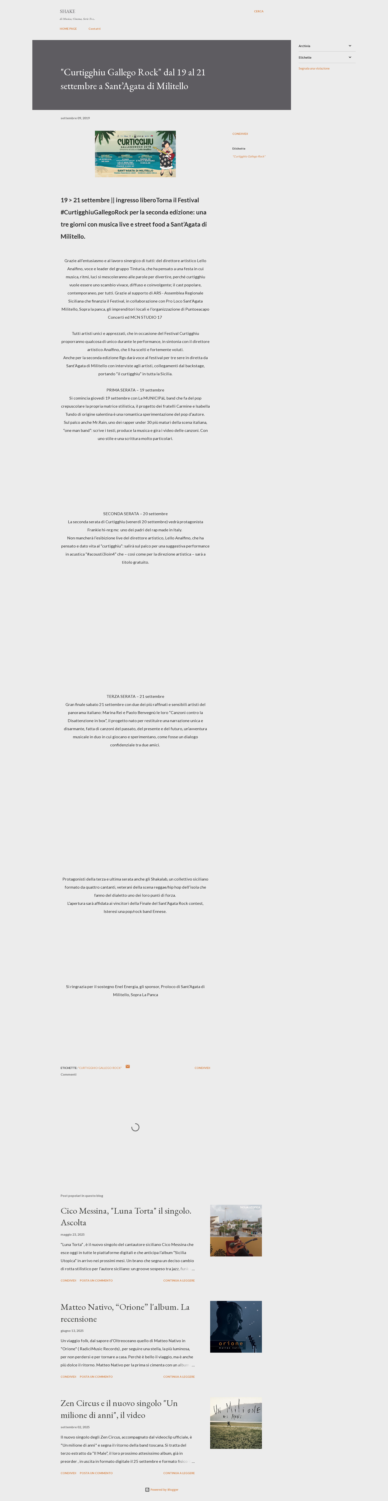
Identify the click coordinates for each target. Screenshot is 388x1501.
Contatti (95, 28)
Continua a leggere (179, 1280)
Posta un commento (96, 1280)
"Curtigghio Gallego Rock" (248, 156)
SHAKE (67, 11)
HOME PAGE (68, 28)
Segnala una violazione (314, 68)
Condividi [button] (240, 133)
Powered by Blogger (164, 1490)
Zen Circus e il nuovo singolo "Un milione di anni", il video (119, 1409)
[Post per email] (127, 1068)
